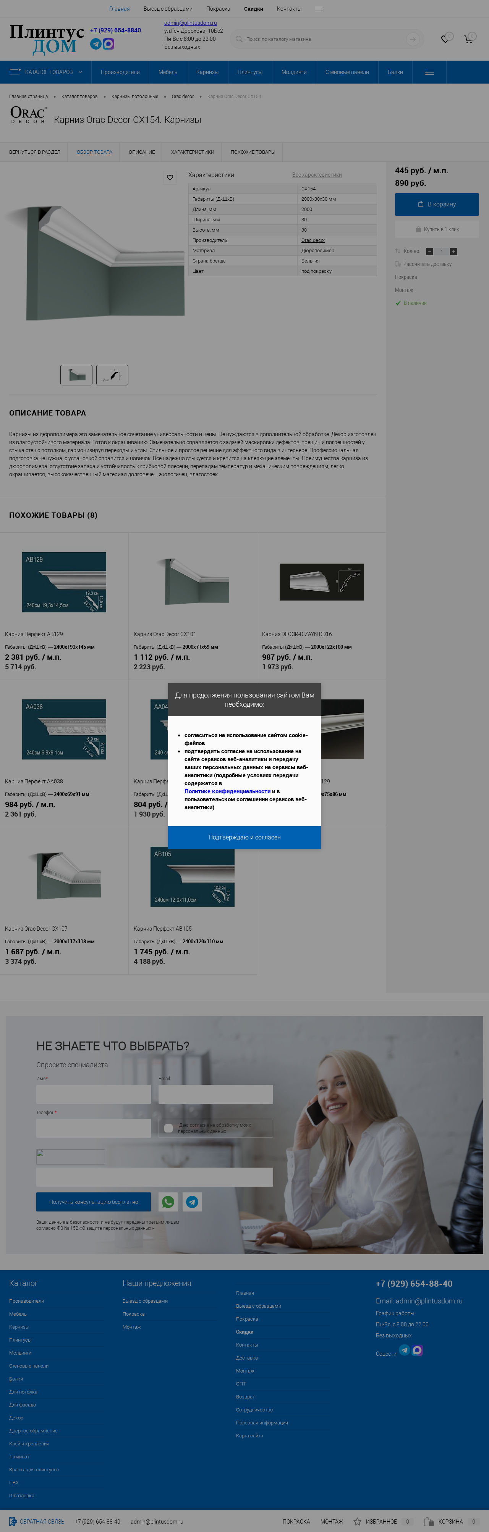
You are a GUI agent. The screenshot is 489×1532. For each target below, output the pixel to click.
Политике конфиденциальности (227, 791)
